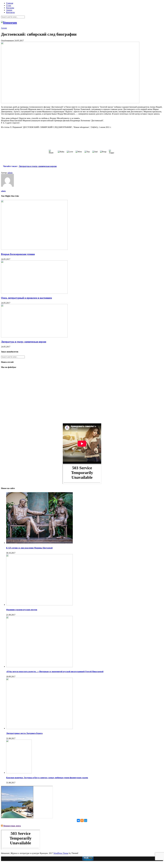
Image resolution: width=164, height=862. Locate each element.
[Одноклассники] (82, 820)
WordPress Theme (60, 853)
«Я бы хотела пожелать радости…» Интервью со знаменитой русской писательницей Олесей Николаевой (54, 671)
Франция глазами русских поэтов (21, 610)
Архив (4, 28)
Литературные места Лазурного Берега (24, 733)
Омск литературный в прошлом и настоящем (26, 298)
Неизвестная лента (12, 826)
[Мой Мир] (85, 820)
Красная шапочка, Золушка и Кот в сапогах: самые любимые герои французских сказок (47, 778)
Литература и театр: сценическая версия (23, 341)
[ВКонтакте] (78, 820)
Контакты (10, 12)
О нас (8, 5)
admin (10, 173)
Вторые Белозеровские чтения (18, 254)
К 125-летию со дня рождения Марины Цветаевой (29, 548)
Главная (9, 3)
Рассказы (10, 8)
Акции (9, 10)
